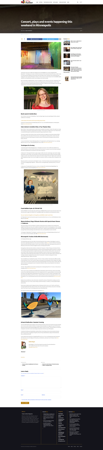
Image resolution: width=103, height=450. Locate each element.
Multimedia (60, 434)
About (72, 446)
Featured (60, 423)
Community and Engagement (61, 420)
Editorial (41, 2)
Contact (81, 446)
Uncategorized (61, 439)
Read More (23, 357)
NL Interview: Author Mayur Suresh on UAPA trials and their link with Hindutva (75, 425)
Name (22, 389)
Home (37, 2)
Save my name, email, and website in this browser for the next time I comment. (36, 399)
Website (43, 394)
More (68, 2)
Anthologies (55, 2)
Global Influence (61, 429)
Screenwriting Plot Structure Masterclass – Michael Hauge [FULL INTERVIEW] (74, 429)
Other (59, 437)
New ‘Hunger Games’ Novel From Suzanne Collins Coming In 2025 (76, 48)
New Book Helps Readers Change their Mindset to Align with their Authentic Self (76, 77)
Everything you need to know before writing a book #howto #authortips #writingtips (76, 55)
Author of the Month (61, 416)
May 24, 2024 (23, 30)
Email (22, 394)
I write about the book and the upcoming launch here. (33, 120)
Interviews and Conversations (61, 433)
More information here (27, 123)
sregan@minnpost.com (33, 347)
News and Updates (62, 2)
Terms (78, 446)
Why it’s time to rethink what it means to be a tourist (76, 42)
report (48, 242)
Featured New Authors (48, 2)
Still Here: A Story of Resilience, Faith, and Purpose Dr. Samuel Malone (48, 417)
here (43, 290)
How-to (59, 430)
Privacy (75, 446)
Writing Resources (61, 441)
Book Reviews (61, 417)
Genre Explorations (62, 427)
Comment (23, 375)
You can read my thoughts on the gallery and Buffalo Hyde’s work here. (37, 215)
